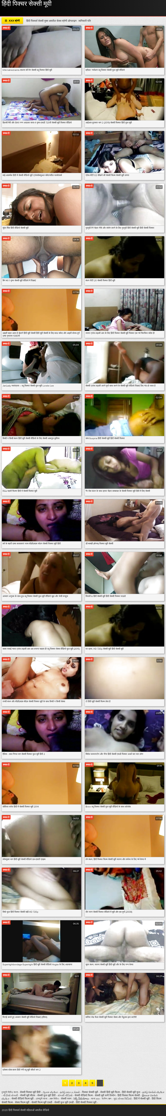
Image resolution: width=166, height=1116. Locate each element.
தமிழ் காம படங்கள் (70, 1092)
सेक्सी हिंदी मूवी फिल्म (110, 1092)
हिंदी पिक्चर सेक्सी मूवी (27, 4)
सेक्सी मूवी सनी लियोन (105, 1095)
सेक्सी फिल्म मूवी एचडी (41, 1102)
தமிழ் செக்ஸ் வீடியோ (153, 1092)
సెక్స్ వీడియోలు (81, 1098)
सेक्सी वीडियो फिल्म (84, 1095)
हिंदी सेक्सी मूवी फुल (131, 1092)
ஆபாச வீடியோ (51, 1092)
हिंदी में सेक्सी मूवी (142, 1098)
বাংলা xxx (95, 1098)
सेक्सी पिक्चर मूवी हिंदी (30, 1092)
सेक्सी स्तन (66, 1098)
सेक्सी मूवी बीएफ (28, 1095)
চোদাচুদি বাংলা (42, 1098)
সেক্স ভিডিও (54, 1098)
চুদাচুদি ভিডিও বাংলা (10, 1092)
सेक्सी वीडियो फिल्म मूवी (23, 1098)
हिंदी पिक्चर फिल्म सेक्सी (129, 1095)
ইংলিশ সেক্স (107, 1098)
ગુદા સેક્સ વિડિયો (122, 1098)
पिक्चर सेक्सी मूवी (90, 1092)
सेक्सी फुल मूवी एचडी (64, 1102)
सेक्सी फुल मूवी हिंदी (46, 1095)
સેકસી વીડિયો (65, 1095)
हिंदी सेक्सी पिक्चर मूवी (86, 1102)
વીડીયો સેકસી (11, 1095)
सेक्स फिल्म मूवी (22, 1102)
